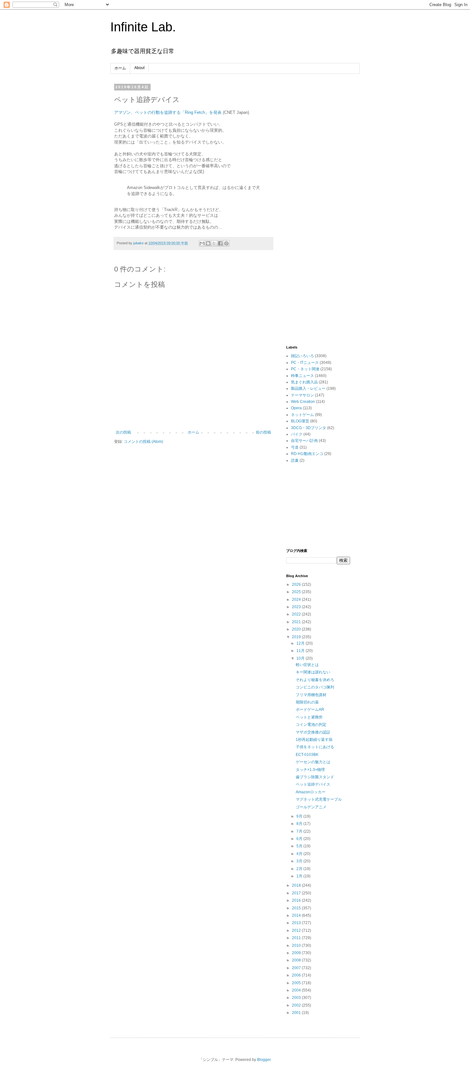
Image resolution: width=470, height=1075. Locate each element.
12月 (301, 643)
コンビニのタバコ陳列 (315, 687)
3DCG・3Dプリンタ (308, 428)
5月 (299, 846)
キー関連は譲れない (313, 672)
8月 (299, 823)
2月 (299, 869)
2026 (297, 584)
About (139, 68)
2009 (297, 953)
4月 (299, 853)
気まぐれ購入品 (304, 382)
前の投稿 (263, 432)
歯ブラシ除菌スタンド (315, 777)
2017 (297, 893)
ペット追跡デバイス (313, 784)
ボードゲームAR (310, 709)
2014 (297, 915)
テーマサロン (302, 395)
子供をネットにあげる (315, 747)
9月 (299, 816)
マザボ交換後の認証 (313, 732)
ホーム (120, 68)
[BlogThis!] (208, 243)
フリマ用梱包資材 (311, 695)
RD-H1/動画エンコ (307, 453)
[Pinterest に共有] (226, 243)
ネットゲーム (302, 414)
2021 (297, 622)
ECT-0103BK (307, 754)
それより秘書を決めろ (315, 680)
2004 (297, 990)
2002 (297, 1005)
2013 (297, 923)
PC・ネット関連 (305, 369)
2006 (297, 975)
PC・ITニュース (305, 362)
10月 (301, 658)
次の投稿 (123, 432)
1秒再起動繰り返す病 (314, 739)
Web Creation (303, 401)
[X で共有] (214, 243)
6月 (299, 838)
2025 (297, 592)
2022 (297, 614)
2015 (297, 908)
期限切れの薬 (307, 702)
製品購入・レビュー (308, 388)
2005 (297, 983)
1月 (299, 876)
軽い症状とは (307, 665)
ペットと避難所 (309, 717)
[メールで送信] (202, 243)
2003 (297, 997)
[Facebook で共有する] (220, 243)
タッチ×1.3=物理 (310, 769)
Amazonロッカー (310, 792)
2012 (297, 930)
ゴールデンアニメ (311, 807)
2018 (297, 885)
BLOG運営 (300, 421)
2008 (297, 960)
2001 (297, 1012)
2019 (297, 637)
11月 (301, 650)
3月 (299, 861)
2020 (297, 629)
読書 (295, 460)
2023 (297, 607)
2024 (297, 599)
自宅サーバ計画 (304, 440)
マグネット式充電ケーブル (319, 799)
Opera (296, 408)
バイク (296, 434)
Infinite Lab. (143, 27)
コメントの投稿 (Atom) (143, 441)
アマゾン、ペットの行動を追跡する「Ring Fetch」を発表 (168, 112)
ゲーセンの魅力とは (313, 762)
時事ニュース (302, 375)
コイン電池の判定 (311, 724)
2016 (297, 900)
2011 (297, 938)
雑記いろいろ (302, 356)
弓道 (295, 447)
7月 (299, 831)
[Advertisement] (318, 181)
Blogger (263, 1059)
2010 (297, 945)
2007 (297, 968)
